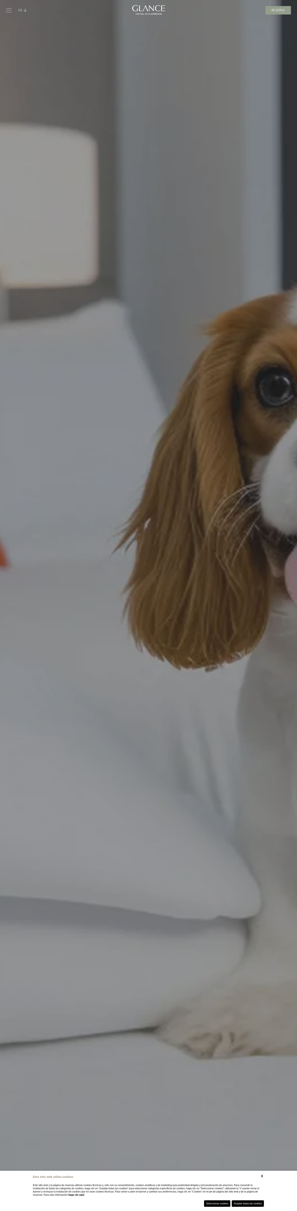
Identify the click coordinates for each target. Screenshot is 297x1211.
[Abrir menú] (9, 10)
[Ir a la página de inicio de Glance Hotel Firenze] (148, 10)
